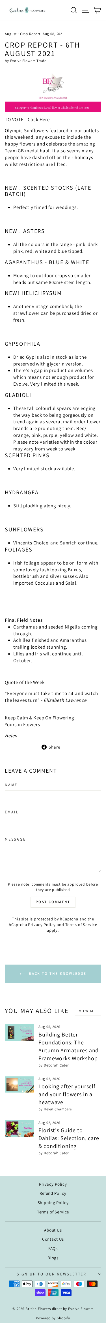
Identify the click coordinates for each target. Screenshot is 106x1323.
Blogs (53, 1257)
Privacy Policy (42, 924)
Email (12, 812)
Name (11, 784)
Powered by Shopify (53, 1318)
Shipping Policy (53, 1202)
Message (15, 839)
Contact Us (53, 1239)
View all (88, 1011)
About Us (53, 1230)
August (11, 33)
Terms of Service (81, 924)
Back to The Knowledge (56, 973)
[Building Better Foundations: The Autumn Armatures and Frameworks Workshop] (19, 1032)
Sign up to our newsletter (51, 1274)
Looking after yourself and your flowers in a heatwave (67, 1094)
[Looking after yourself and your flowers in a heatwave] (19, 1084)
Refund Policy (53, 1193)
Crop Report (30, 33)
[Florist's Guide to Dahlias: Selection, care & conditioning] (19, 1128)
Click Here (39, 119)
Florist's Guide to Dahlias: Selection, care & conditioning (68, 1138)
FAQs (53, 1248)
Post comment (53, 901)
